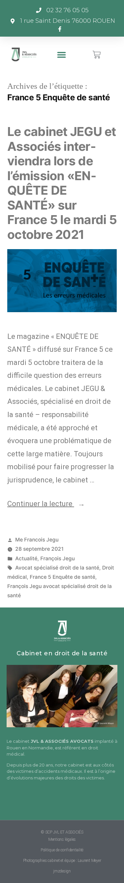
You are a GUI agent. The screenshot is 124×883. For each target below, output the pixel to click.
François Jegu (57, 558)
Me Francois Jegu (37, 540)
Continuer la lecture (46, 504)
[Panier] (97, 55)
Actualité (26, 558)
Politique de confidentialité (62, 850)
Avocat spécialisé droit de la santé (57, 568)
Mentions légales (62, 839)
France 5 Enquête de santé (62, 577)
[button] (61, 54)
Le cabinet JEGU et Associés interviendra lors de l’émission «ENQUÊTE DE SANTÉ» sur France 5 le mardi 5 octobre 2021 (62, 183)
